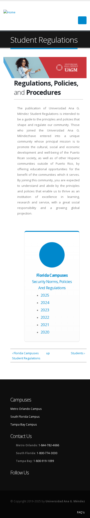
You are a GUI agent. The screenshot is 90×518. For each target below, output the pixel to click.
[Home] (12, 12)
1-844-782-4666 (49, 445)
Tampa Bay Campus (23, 424)
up (47, 353)
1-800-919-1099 (43, 461)
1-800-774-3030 (47, 453)
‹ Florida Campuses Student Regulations (26, 355)
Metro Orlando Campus (26, 409)
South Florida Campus (25, 416)
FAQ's (81, 512)
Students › (78, 353)
